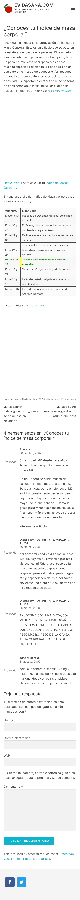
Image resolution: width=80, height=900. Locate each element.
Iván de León (11, 399)
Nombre (10, 720)
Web (7, 755)
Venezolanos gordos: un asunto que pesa (59, 411)
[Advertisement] (40, 138)
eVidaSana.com (34, 5)
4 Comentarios (67, 399)
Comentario (13, 786)
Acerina (25, 449)
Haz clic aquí (13, 183)
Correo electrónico (18, 738)
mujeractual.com (35, 305)
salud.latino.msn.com (59, 91)
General (51, 399)
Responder (10, 461)
